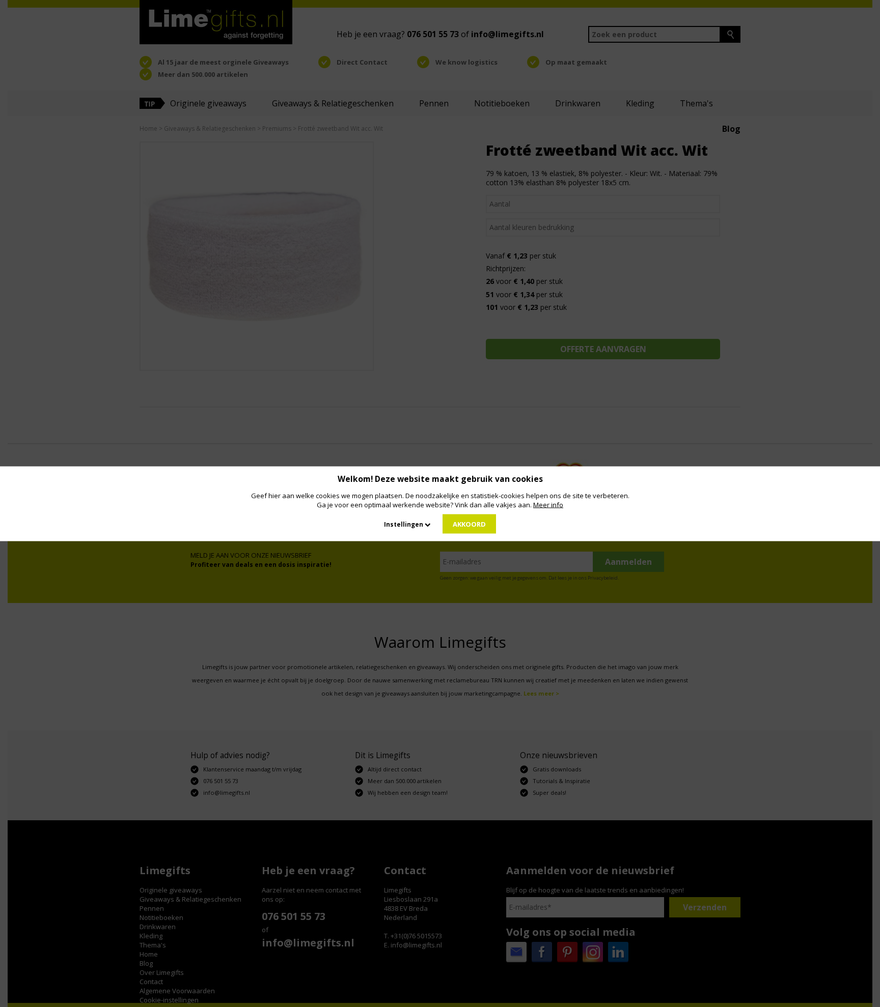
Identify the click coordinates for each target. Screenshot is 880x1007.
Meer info (548, 504)
